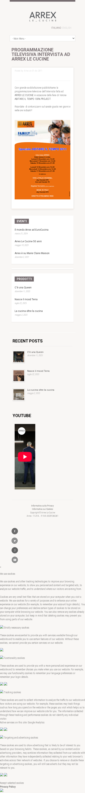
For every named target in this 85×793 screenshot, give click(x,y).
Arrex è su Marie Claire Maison (32, 253)
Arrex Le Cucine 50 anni (28, 241)
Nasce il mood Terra (26, 299)
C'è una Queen (23, 287)
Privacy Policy (8, 786)
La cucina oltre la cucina (29, 311)
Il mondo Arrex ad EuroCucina (31, 229)
